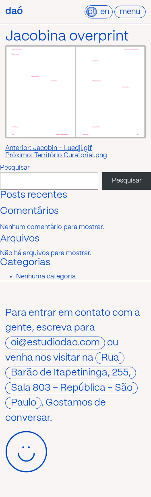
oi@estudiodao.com (55, 342)
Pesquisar (15, 168)
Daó (14, 11)
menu (130, 12)
